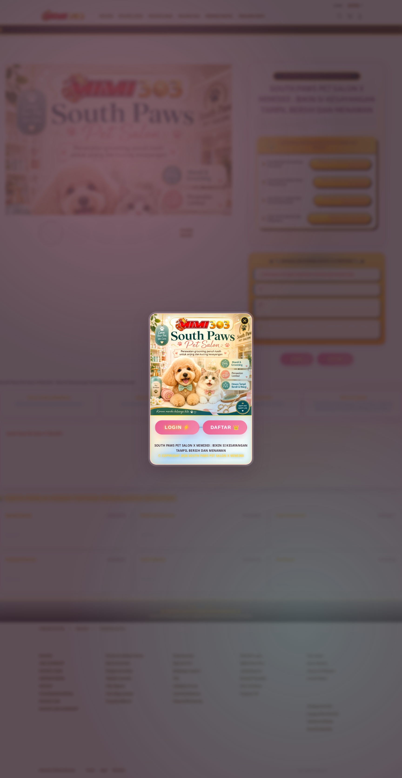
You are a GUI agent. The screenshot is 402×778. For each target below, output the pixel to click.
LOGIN (173, 427)
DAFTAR (221, 427)
